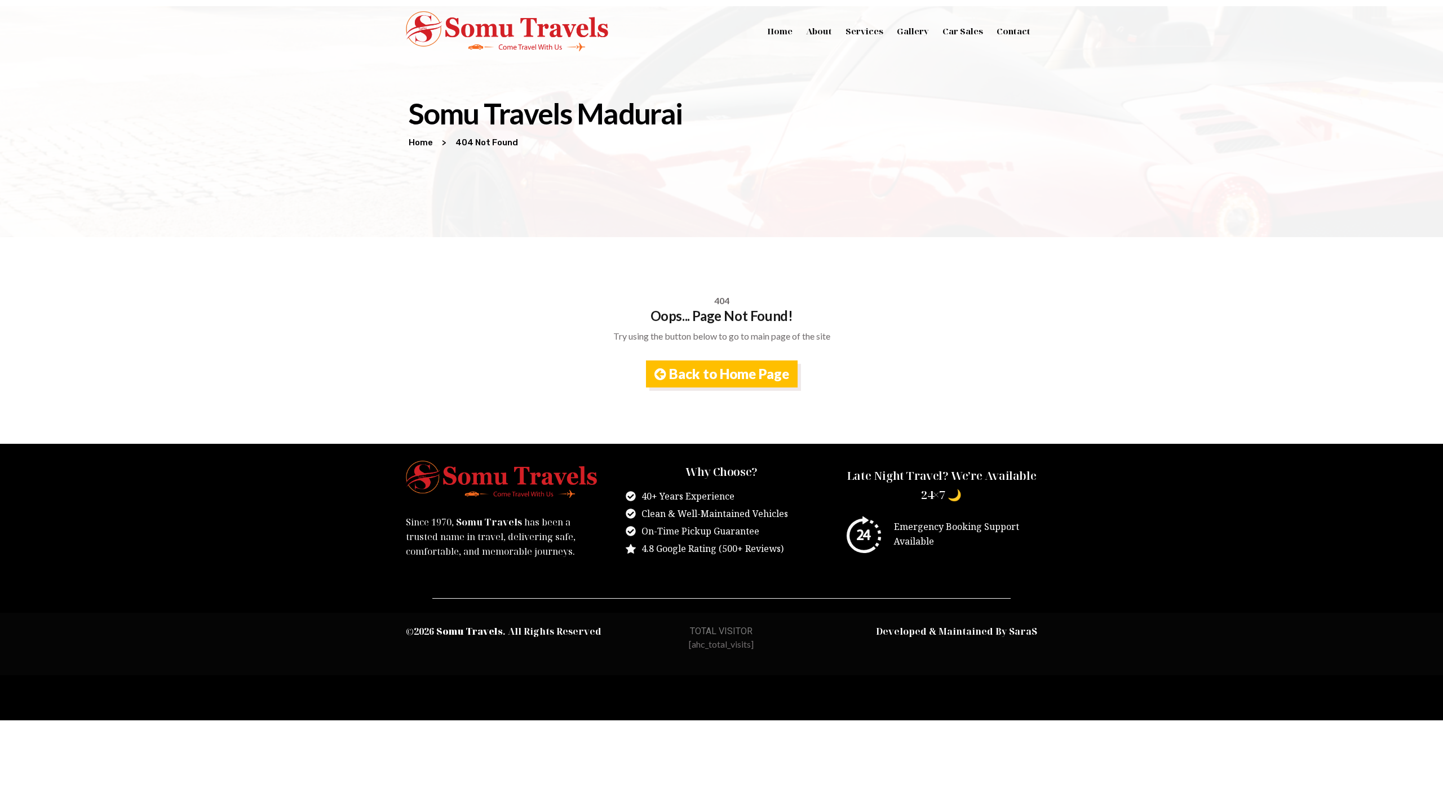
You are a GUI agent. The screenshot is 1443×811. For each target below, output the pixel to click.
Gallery (913, 31)
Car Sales (962, 31)
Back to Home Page (727, 374)
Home (780, 31)
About (819, 31)
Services (864, 31)
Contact (1013, 31)
